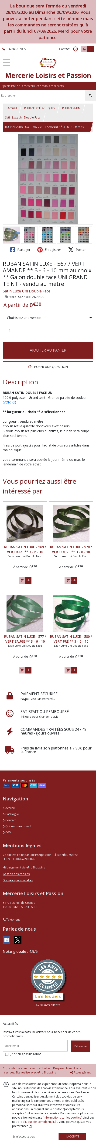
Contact (64, 49)
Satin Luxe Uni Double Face (23, 117)
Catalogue (12, 814)
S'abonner (80, 1046)
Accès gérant (82, 1072)
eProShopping (46, 1072)
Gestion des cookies (16, 874)
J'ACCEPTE (72, 1136)
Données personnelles (18, 880)
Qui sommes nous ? (18, 826)
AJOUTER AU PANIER (48, 350)
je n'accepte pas (24, 1136)
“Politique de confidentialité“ (38, 1122)
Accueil (12, 108)
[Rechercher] (90, 95)
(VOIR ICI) (9, 402)
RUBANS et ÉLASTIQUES (39, 108)
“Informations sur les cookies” (62, 1118)
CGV (8, 832)
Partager (23, 249)
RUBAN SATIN (71, 108)
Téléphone (13, 920)
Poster (80, 249)
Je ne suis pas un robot (26, 1054)
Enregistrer (52, 249)
